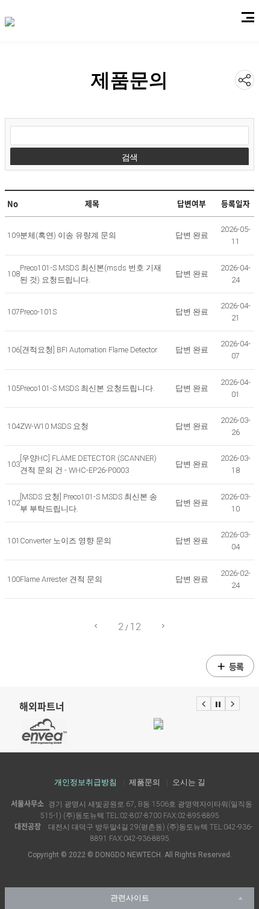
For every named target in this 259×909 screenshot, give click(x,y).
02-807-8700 (140, 815)
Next (232, 703)
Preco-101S (38, 311)
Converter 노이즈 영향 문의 (65, 540)
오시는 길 (188, 782)
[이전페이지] (95, 626)
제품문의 (144, 782)
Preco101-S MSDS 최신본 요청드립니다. (87, 388)
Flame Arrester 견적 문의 (61, 579)
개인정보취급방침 (85, 782)
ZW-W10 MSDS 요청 (54, 426)
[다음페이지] (163, 626)
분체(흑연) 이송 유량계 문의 (68, 235)
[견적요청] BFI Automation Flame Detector (88, 349)
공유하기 (244, 79)
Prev (203, 703)
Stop (218, 703)
